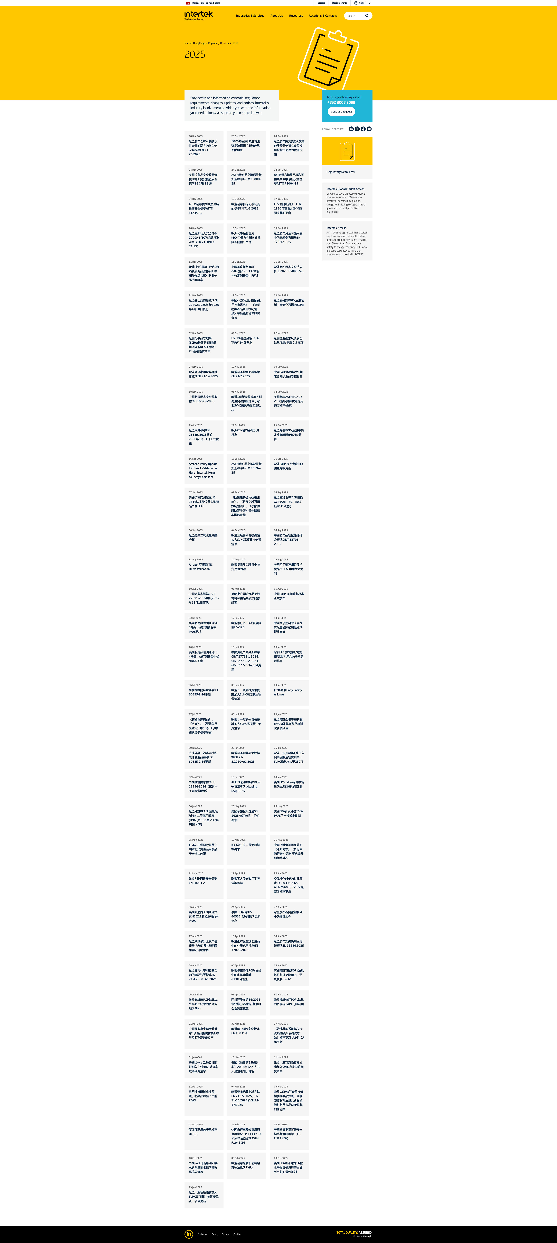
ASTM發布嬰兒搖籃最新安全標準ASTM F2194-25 (246, 468)
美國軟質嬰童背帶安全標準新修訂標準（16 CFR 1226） (288, 1134)
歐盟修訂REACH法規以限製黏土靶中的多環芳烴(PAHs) (203, 1004)
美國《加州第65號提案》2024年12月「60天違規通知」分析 (245, 1067)
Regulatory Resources (341, 172)
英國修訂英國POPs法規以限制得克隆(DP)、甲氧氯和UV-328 (289, 975)
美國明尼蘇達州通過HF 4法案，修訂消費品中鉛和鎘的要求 (204, 656)
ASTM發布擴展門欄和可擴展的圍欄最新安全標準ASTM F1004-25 (289, 179)
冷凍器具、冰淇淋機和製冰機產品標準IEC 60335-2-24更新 (203, 757)
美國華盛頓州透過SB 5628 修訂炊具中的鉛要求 (245, 815)
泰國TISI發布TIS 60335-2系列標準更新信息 (245, 916)
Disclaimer (202, 1234)
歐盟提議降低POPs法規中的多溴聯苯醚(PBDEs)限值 (246, 975)
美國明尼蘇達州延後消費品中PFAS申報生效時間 (288, 569)
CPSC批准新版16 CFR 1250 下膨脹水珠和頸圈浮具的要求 (288, 208)
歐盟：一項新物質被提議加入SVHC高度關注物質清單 (246, 694)
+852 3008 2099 (341, 102)
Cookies (237, 1234)
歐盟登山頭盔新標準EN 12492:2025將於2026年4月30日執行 (204, 305)
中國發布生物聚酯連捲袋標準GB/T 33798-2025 (288, 539)
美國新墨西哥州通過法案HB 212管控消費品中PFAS (204, 916)
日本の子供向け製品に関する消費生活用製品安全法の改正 (203, 849)
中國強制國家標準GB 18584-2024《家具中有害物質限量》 (203, 786)
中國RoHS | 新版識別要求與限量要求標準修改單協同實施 (203, 1167)
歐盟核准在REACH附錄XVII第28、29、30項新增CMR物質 (288, 502)
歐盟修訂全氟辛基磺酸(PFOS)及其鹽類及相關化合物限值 (288, 724)
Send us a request (341, 111)
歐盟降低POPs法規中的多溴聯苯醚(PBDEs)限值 (289, 434)
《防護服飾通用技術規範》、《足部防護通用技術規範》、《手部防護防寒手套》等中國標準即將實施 (245, 506)
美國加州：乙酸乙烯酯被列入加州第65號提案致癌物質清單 (203, 1067)
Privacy (225, 1234)
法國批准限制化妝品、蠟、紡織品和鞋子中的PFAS (203, 1096)
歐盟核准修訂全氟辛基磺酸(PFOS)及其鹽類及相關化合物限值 (203, 945)
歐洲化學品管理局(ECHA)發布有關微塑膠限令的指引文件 (245, 237)
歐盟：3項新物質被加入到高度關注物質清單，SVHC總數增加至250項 (289, 757)
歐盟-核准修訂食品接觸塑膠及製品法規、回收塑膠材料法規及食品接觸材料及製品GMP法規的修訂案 (288, 1100)
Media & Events (339, 3)
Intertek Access (336, 228)
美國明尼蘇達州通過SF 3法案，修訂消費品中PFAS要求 (203, 627)
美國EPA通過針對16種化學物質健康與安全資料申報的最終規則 (288, 1167)
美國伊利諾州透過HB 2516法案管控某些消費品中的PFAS (204, 502)
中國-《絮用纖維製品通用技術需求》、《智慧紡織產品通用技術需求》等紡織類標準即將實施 (246, 309)
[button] (250, 16)
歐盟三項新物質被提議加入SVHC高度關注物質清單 (246, 539)
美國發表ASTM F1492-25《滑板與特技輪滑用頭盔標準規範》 (288, 401)
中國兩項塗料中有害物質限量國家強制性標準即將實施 (288, 627)
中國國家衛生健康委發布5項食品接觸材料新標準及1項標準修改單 (204, 1033)
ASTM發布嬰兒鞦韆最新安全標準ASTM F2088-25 (246, 179)
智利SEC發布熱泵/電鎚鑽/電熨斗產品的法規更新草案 (288, 656)
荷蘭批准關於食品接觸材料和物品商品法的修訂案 (245, 598)
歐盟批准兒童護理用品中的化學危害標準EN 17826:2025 (245, 945)
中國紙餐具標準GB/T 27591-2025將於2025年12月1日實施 (204, 598)
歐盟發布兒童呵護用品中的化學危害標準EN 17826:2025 (288, 237)
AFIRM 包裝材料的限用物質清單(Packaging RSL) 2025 (245, 786)
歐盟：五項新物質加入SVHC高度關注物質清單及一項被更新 (203, 1196)
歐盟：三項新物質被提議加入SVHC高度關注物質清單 (289, 1067)
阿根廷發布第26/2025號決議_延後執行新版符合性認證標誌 (246, 1004)
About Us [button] (277, 15)
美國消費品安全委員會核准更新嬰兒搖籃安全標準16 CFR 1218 (203, 179)
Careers (321, 3)
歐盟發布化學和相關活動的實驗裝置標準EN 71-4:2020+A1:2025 (203, 975)
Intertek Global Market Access (345, 189)
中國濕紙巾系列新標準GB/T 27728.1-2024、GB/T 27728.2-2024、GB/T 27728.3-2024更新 (246, 660)
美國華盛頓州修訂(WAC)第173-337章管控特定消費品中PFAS (245, 271)
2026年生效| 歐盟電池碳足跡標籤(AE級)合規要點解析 (245, 145)
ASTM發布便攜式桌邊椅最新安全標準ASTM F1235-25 (204, 208)
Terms (214, 1234)
